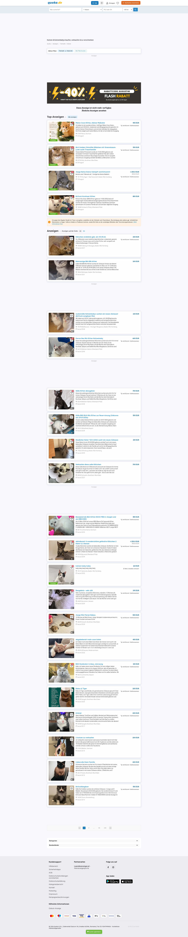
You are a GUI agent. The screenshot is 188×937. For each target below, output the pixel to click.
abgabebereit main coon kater (88, 639)
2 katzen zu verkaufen (85, 738)
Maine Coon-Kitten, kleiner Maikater (90, 123)
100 (105, 828)
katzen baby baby (83, 566)
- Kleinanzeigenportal (82, 867)
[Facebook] (108, 867)
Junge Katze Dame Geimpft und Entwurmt (93, 172)
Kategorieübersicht (56, 884)
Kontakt (52, 888)
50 (84, 231)
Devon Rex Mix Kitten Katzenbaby (89, 338)
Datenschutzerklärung (57, 881)
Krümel (78, 713)
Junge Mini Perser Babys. (86, 615)
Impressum (53, 894)
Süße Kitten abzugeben (85, 391)
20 (80, 231)
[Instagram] (113, 867)
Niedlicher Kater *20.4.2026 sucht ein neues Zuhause (97, 440)
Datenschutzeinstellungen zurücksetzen (58, 877)
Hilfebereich (53, 866)
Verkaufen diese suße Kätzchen (88, 464)
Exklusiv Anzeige (55, 908)
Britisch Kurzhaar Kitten (85, 196)
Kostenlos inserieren (131, 3)
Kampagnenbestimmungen (59, 897)
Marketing (52, 891)
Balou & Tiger (81, 689)
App (95, 3)
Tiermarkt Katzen (65, 51)
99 (99, 828)
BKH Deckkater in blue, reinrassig (89, 664)
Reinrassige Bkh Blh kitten (86, 261)
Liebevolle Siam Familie (85, 762)
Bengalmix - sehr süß (84, 590)
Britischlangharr (82, 787)
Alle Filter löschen (80, 51)
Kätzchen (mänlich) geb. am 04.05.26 (91, 237)
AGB (50, 873)
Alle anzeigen (72, 117)
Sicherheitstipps (55, 869)
